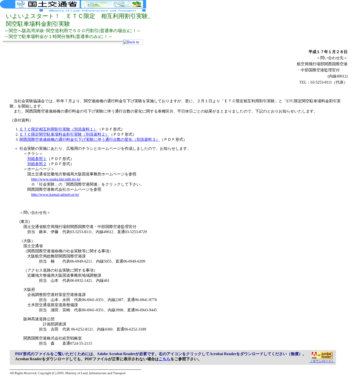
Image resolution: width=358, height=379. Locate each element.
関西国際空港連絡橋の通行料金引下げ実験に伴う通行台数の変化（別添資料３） (89, 139)
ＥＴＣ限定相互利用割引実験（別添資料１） (58, 129)
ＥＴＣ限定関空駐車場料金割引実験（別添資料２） (64, 134)
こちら (164, 359)
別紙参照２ (37, 164)
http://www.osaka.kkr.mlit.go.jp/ (56, 179)
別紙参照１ (37, 159)
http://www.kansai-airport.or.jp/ (55, 194)
